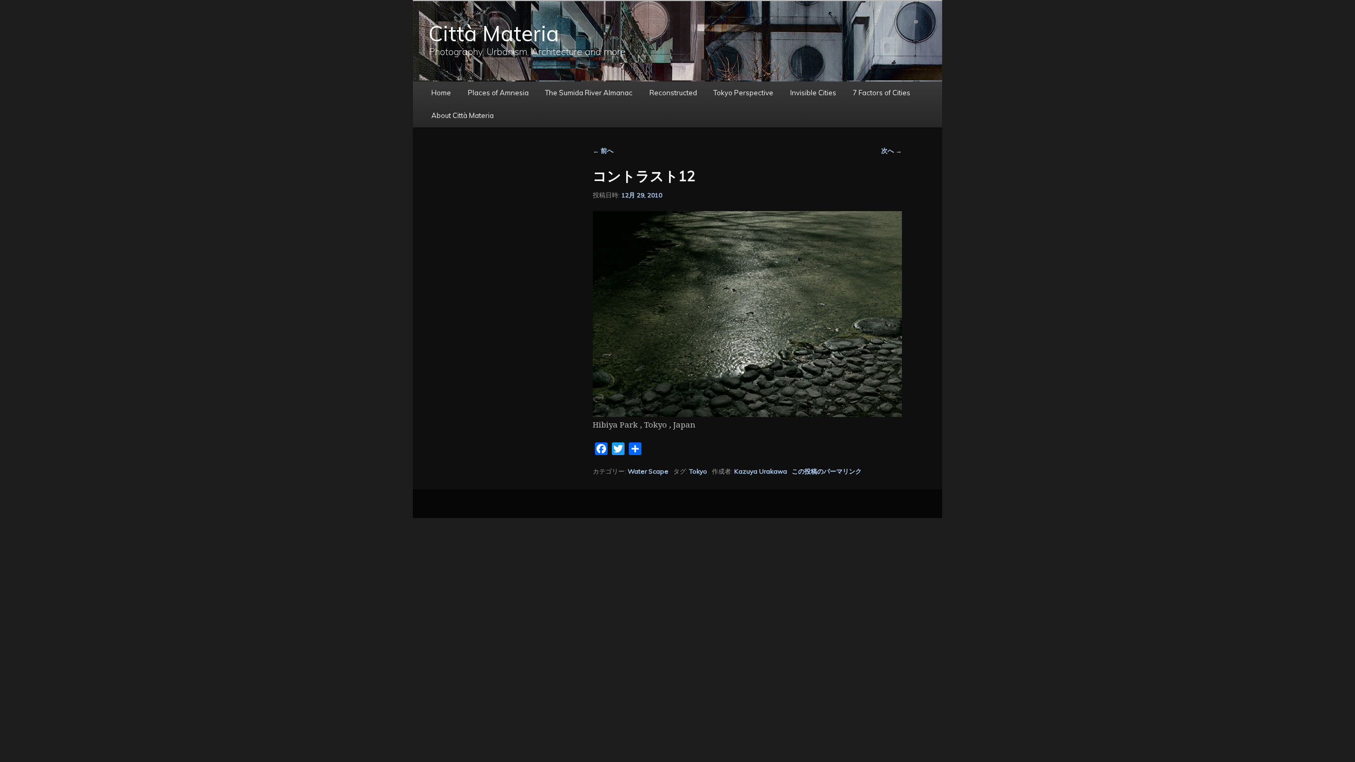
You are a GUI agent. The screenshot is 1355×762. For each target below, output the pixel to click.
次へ (891, 151)
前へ (603, 151)
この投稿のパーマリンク (827, 471)
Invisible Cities (813, 92)
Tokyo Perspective (743, 92)
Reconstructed (673, 92)
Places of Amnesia (498, 92)
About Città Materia (462, 115)
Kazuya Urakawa (760, 471)
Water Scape (648, 471)
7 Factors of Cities (881, 92)
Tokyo (698, 471)
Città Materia (494, 33)
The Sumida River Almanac (589, 92)
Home (441, 92)
